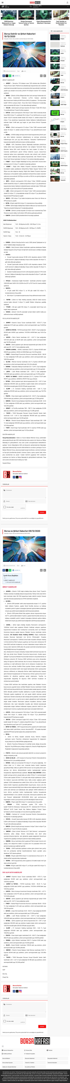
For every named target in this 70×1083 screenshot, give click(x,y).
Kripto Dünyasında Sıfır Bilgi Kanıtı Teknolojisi (26, 22)
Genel (10, 38)
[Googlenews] (3, 1046)
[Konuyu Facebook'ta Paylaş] (4, 76)
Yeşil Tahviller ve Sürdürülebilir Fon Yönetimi (43, 23)
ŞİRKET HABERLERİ (9, 580)
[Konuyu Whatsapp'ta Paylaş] (10, 76)
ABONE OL (17, 75)
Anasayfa (6, 38)
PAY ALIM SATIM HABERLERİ (13, 582)
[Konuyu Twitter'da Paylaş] (7, 76)
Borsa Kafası (17, 471)
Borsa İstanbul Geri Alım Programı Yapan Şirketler (61, 22)
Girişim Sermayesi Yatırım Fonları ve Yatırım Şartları (8, 23)
